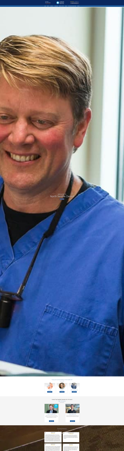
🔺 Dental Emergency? (48, 3)
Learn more (49, 391)
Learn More (62, 391)
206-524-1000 (47, 2)
